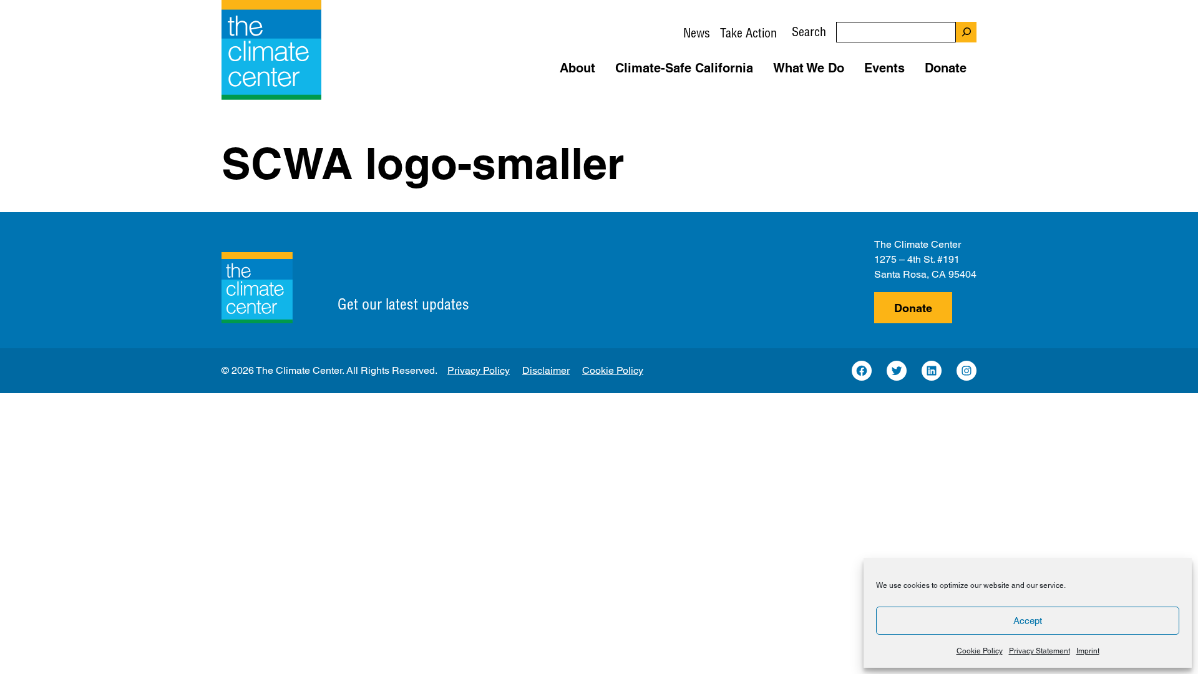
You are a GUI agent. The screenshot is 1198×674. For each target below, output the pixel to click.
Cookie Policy (980, 651)
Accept (1027, 620)
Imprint (1087, 651)
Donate (913, 308)
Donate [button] (946, 68)
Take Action (748, 33)
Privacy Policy (478, 370)
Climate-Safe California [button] (684, 68)
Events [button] (884, 68)
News (696, 33)
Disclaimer (546, 370)
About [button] (577, 68)
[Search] (966, 32)
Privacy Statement (1039, 651)
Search (809, 31)
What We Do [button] (808, 68)
